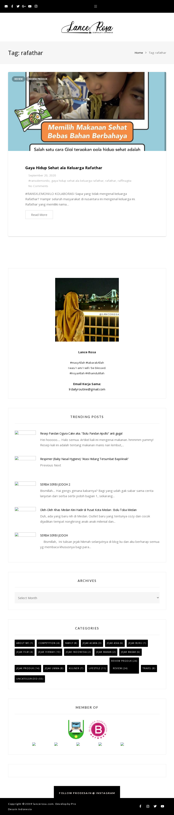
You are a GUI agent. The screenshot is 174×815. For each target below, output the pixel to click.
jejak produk (25, 668)
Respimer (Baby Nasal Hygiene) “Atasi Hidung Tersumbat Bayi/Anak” (84, 459)
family (69, 643)
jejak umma (52, 668)
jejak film (22, 651)
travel (147, 668)
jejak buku (135, 643)
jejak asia (113, 643)
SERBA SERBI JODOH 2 (55, 484)
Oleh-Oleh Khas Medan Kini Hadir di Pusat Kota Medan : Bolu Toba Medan (88, 510)
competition (47, 643)
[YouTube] (30, 6)
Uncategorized (27, 678)
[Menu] (96, 6)
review (18, 78)
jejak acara (90, 643)
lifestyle (94, 668)
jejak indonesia (76, 651)
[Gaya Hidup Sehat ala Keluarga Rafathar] (87, 111)
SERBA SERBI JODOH (54, 535)
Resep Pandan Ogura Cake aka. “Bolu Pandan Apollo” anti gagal (81, 433)
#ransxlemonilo (39, 181)
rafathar (110, 181)
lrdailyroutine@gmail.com (87, 389)
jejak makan (104, 651)
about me (22, 643)
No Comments (38, 186)
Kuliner (74, 668)
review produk (38, 78)
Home (139, 53)
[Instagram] (36, 6)
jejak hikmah (46, 651)
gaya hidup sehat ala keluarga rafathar (77, 181)
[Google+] (24, 6)
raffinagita (124, 181)
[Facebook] (12, 6)
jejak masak (128, 651)
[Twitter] (18, 6)
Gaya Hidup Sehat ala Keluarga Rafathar (63, 167)
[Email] (6, 6)
